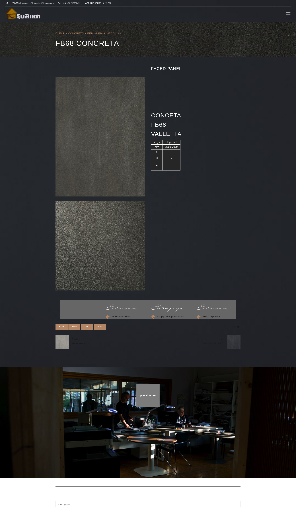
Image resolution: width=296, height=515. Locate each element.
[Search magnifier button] (237, 504)
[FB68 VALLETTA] (100, 245)
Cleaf (60, 33)
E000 (74, 326)
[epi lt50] (122, 308)
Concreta (76, 33)
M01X (99, 326)
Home (136, 459)
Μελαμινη (114, 33)
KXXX (86, 326)
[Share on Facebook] (234, 327)
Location (159, 459)
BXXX (61, 326)
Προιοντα (146, 459)
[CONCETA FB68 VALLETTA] (100, 136)
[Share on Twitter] (238, 327)
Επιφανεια (95, 33)
